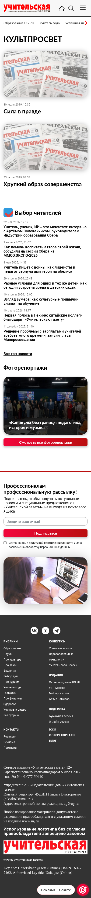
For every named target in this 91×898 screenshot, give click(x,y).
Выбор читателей (38, 212)
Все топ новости (18, 354)
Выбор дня (11, 676)
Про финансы (13, 698)
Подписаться (45, 533)
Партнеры (10, 747)
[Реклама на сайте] (83, 890)
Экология (10, 670)
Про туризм (11, 681)
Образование (12, 648)
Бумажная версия (61, 716)
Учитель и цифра (15, 709)
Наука (8, 654)
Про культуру (12, 659)
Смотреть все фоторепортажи (45, 442)
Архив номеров (59, 699)
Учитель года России (63, 665)
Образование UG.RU (19, 23)
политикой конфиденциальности (51, 543)
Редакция (10, 736)
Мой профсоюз (59, 693)
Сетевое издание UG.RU (64, 682)
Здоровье (10, 704)
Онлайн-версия (59, 721)
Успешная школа (78, 23)
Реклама (9, 742)
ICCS (52, 729)
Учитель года (50, 23)
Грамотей (10, 693)
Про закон (10, 665)
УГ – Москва (57, 688)
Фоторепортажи (25, 367)
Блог (53, 740)
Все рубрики (12, 715)
